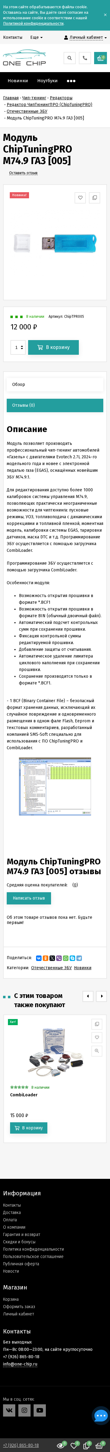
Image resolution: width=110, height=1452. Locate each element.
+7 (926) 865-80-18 (21, 1445)
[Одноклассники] (45, 958)
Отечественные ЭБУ (51, 967)
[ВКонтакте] (39, 958)
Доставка (12, 1212)
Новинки (82, 967)
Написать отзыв (29, 898)
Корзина (11, 1299)
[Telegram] (79, 958)
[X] (52, 958)
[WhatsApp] (65, 958)
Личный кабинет (18, 1314)
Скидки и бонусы (19, 1242)
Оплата (10, 1220)
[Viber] (59, 958)
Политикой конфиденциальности (33, 23)
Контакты (12, 1205)
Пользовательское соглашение (33, 1256)
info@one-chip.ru (20, 1364)
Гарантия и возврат (21, 1234)
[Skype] (72, 958)
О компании (14, 1227)
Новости (11, 1271)
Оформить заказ (19, 1306)
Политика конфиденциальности (33, 1249)
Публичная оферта (21, 1264)
